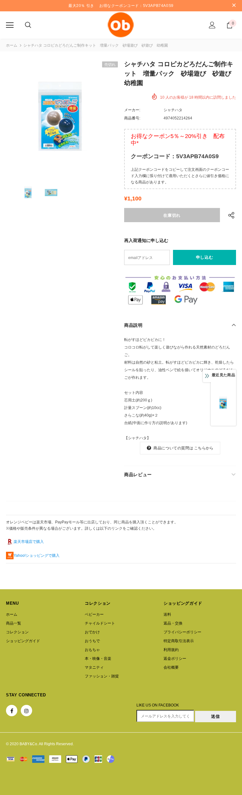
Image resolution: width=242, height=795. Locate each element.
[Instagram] (26, 710)
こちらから (203, 448)
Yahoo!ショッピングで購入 (37, 555)
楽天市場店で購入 (29, 541)
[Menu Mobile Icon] (10, 25)
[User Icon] (212, 25)
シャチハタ (173, 110)
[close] (234, 6)
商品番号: (132, 118)
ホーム (11, 45)
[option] (62, 117)
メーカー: (132, 110)
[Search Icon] (28, 25)
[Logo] (121, 25)
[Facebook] (11, 710)
